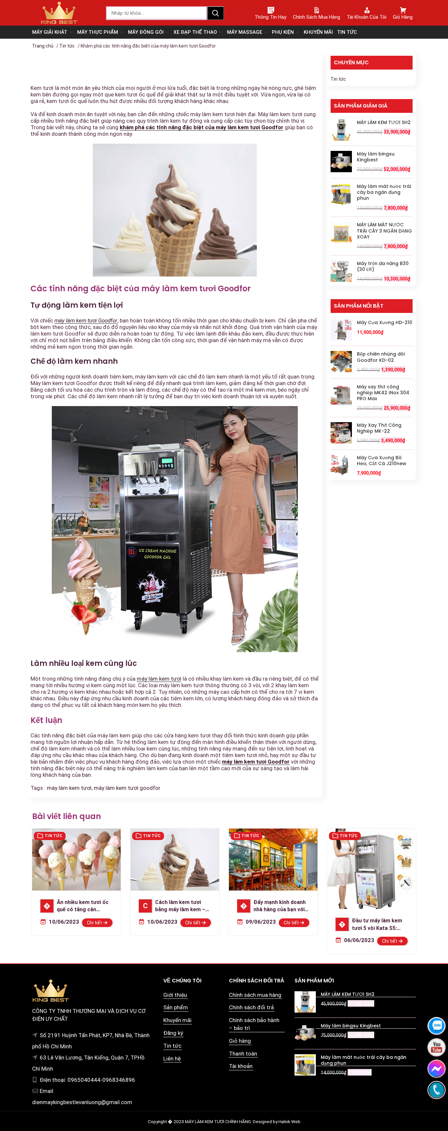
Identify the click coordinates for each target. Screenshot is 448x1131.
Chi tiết (95, 922)
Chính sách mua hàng (255, 995)
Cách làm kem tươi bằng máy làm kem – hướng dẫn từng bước (172, 906)
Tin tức (67, 46)
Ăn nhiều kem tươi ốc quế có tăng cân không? (74, 906)
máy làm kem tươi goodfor (127, 788)
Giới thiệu (175, 995)
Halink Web (289, 1121)
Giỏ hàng (240, 1041)
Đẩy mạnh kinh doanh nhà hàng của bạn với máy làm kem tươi (271, 906)
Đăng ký (173, 1033)
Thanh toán (243, 1053)
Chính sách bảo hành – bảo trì (254, 1024)
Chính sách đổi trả (251, 1007)
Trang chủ (42, 46)
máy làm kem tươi (159, 678)
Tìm (215, 13)
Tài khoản (241, 1066)
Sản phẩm (175, 1007)
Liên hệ (172, 1058)
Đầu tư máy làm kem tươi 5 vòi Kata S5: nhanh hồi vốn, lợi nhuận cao (370, 924)
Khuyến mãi (177, 1020)
